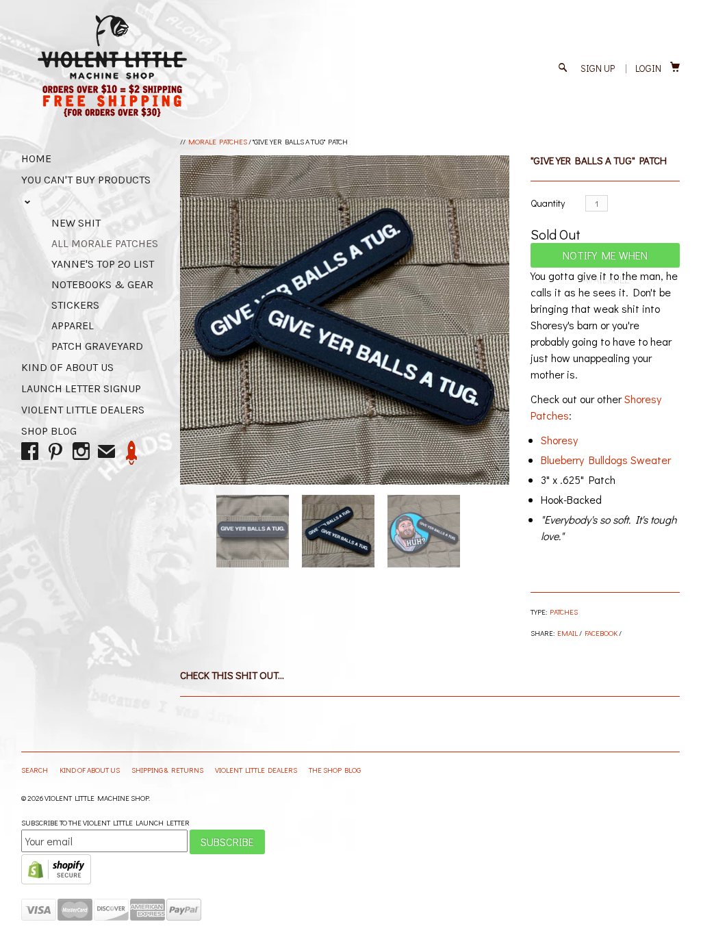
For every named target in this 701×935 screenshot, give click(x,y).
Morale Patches (217, 141)
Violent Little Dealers (82, 409)
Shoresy (559, 440)
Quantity (548, 202)
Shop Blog (49, 430)
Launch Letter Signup (81, 388)
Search (35, 770)
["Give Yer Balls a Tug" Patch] (344, 320)
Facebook (601, 633)
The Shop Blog (335, 770)
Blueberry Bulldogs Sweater (606, 459)
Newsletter (131, 453)
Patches (564, 611)
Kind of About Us (67, 367)
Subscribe (227, 841)
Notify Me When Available (605, 258)
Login (648, 68)
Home (36, 158)
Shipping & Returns (168, 770)
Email (567, 633)
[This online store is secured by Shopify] (56, 881)
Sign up (598, 68)
